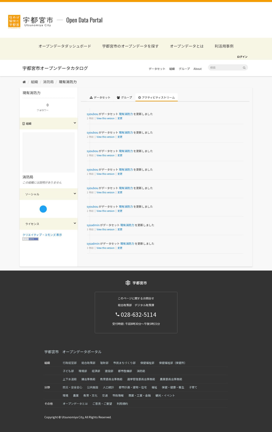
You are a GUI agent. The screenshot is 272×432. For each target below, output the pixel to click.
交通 (105, 395)
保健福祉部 (147, 363)
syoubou (92, 114)
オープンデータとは (187, 46)
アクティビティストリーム (158, 97)
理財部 (104, 363)
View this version (106, 118)
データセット (157, 69)
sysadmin (93, 225)
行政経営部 (70, 363)
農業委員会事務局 (171, 379)
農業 (76, 395)
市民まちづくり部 (124, 363)
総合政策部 (88, 363)
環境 (65, 395)
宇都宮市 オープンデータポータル (73, 351)
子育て (193, 387)
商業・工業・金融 (139, 395)
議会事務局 (88, 379)
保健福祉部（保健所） (173, 363)
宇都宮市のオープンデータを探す (130, 46)
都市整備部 (125, 371)
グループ (184, 69)
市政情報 (118, 395)
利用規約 (122, 404)
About (198, 69)
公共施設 (92, 387)
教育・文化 (90, 395)
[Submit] (244, 67)
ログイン (242, 57)
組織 (172, 69)
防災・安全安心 (72, 387)
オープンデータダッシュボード (64, 46)
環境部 (83, 371)
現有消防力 (68, 81)
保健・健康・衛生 (173, 387)
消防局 (48, 81)
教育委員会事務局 (111, 379)
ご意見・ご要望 (102, 404)
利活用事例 (224, 46)
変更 (119, 118)
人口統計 (108, 387)
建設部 (109, 371)
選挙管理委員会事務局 (141, 379)
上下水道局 (70, 379)
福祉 (154, 387)
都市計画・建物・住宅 (133, 387)
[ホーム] (24, 81)
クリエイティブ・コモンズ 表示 (42, 235)
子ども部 (68, 371)
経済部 (96, 371)
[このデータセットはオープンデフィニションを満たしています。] (30, 239)
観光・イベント (165, 395)
